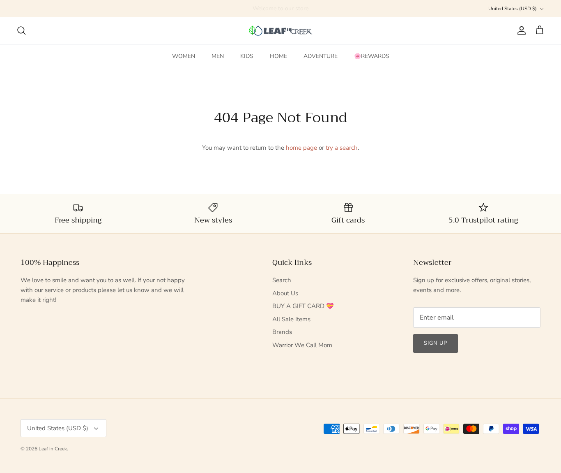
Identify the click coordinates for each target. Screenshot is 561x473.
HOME (278, 56)
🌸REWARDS (371, 56)
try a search (342, 148)
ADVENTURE (320, 56)
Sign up (435, 343)
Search (281, 280)
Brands (282, 332)
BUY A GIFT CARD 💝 (303, 306)
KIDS (246, 56)
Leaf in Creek (53, 448)
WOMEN (183, 56)
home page (301, 148)
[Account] (520, 30)
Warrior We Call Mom (302, 345)
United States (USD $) (512, 8)
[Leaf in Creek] (281, 31)
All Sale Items (291, 319)
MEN (218, 56)
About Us (285, 293)
